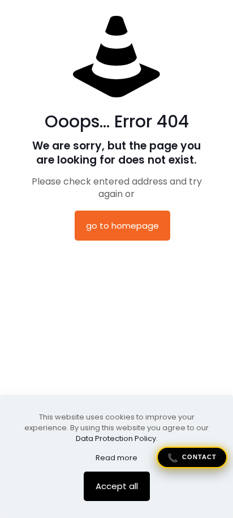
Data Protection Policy (116, 438)
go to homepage (122, 226)
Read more (116, 457)
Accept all (117, 486)
